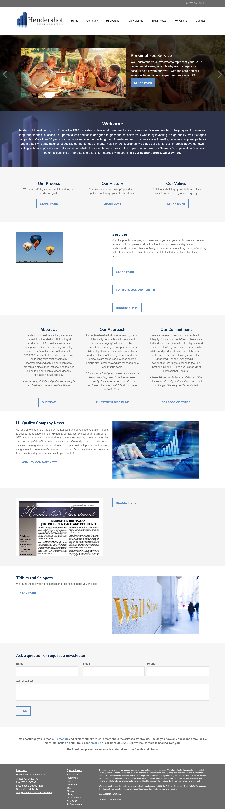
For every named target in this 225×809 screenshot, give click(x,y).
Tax (69, 787)
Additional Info (25, 681)
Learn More (143, 82)
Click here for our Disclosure (110, 799)
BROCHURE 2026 (127, 308)
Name (19, 663)
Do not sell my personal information (163, 788)
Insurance (72, 784)
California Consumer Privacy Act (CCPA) (182, 786)
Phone (151, 663)
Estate (70, 781)
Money (70, 791)
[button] (92, 21)
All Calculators (74, 804)
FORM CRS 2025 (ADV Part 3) (135, 290)
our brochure (60, 739)
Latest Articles (74, 797)
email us (96, 743)
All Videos (72, 800)
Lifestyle (71, 794)
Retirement (72, 774)
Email (86, 663)
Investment (72, 777)
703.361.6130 (196, 3)
